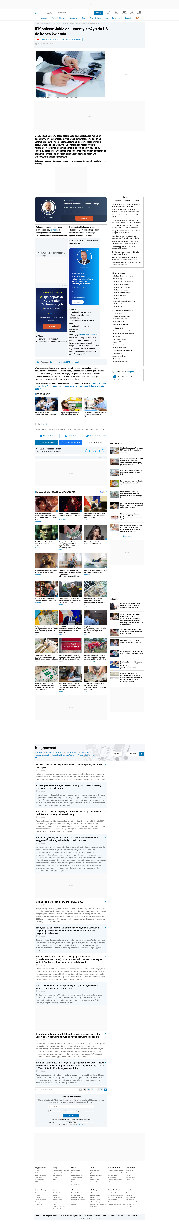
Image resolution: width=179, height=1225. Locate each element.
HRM (54, 1182)
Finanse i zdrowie (95, 1182)
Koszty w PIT (117, 342)
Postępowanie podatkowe (121, 316)
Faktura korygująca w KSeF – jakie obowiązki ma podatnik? (123, 248)
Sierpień (130, 371)
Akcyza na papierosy (119, 356)
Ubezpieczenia (57, 1175)
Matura (55, 1204)
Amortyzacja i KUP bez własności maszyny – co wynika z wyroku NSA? (126, 263)
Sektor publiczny (73, 18)
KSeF (137, 18)
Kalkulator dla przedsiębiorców (123, 281)
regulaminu (71, 1111)
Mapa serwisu (132, 1216)
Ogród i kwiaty (130, 1179)
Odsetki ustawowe (113, 1202)
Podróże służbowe (113, 1199)
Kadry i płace (39, 1202)
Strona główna (39, 23)
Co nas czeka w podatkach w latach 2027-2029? (126, 216)
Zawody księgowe (40, 1179)
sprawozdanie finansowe (89, 335)
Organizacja (38, 1193)
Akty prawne (75, 1190)
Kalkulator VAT (117, 298)
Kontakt (112, 1216)
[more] (103, 429)
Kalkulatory (120, 273)
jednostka (54, 230)
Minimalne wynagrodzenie (115, 1195)
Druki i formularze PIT (120, 319)
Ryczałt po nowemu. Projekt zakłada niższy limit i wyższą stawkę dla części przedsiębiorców (126, 205)
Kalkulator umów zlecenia (121, 287)
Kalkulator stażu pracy (96, 1202)
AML (109, 1182)
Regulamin (88, 1216)
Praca (73, 1179)
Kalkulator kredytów (119, 295)
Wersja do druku (48, 436)
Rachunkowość (118, 313)
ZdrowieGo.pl (130, 1193)
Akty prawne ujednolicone (78, 1202)
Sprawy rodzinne (76, 1170)
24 (114, 376)
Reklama (121, 1216)
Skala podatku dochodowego (116, 1204)
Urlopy (55, 1177)
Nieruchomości (117, 18)
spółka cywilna (95, 429)
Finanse (128, 1175)
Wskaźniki (119, 328)
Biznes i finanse (94, 1170)
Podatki (48, 752)
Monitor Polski (75, 1195)
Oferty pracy (129, 1206)
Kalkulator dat (117, 307)
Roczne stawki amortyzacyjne (122, 350)
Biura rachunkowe (114, 1167)
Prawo (84, 18)
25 (119, 376)
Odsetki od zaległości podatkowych (124, 301)
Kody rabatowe (130, 1197)
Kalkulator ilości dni (119, 304)
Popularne (118, 200)
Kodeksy (73, 1204)
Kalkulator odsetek (95, 1199)
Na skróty (129, 1190)
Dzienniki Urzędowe (77, 1197)
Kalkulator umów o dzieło (121, 290)
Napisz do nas (72, 436)
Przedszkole (56, 1193)
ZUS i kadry (85, 752)
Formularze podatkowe (120, 324)
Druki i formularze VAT (120, 321)
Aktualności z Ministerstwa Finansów (63, 755)
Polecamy (114, 599)
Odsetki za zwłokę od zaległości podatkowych (123, 335)
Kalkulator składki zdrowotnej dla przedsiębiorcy (123, 277)
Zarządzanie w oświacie (60, 1202)
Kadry (54, 18)
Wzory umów (130, 1199)
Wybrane (136, 200)
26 (123, 376)
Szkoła (55, 1195)
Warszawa (53, 313)
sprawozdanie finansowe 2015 (77, 429)
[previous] (80, 1090)
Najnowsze (127, 200)
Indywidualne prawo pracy (61, 1170)
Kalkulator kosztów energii (121, 293)
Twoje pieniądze (95, 18)
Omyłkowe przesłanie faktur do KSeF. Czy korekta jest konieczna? (126, 253)
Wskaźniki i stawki (114, 1190)
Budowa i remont (131, 1177)
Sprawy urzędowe (76, 1177)
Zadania (37, 1197)
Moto (106, 18)
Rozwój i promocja (40, 1199)
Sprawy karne (75, 1173)
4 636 (100, 1089)
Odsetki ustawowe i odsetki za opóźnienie (126, 331)
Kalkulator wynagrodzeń (121, 284)
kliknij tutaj (81, 1124)
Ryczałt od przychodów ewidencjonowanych (120, 346)
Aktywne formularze (124, 310)
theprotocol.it (130, 1204)
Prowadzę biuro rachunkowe (116, 1173)
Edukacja (128, 18)
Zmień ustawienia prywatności (70, 1216)
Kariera (97, 1216)
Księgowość (44, 18)
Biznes (61, 18)
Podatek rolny (117, 353)
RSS (104, 1216)
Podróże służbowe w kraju (115, 1193)
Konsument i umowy (77, 1175)
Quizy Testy (116, 359)
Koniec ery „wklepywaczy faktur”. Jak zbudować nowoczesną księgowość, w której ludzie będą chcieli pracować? (127, 211)
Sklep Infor (74, 1182)
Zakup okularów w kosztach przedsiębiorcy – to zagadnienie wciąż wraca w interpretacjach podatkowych (127, 232)
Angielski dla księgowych (86, 755)
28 (131, 376)
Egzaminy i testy (58, 1199)
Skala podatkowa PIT (120, 339)
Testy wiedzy (57, 1208)
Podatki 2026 (116, 443)
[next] (105, 1090)
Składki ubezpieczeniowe (115, 1197)
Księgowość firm (40, 1167)
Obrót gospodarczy (72, 752)
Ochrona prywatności (49, 1216)
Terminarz (119, 371)
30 (139, 376)
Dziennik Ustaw (75, 1193)
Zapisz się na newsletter (98, 436)
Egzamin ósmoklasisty (59, 1206)
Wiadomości (57, 23)
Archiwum (129, 1195)
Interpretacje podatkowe (120, 361)
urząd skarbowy (41, 429)
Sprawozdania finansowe (115, 1179)
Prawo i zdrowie (76, 1184)
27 (127, 376)
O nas (37, 1216)
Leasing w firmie (94, 1179)
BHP (54, 1179)
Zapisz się (84, 218)
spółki (104, 161)
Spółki (91, 1173)
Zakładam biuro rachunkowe (116, 1170)
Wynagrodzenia (57, 1173)
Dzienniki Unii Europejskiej (79, 1199)
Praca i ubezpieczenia (96, 1175)
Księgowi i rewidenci (42, 755)
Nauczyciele (56, 1197)
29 (135, 376)
